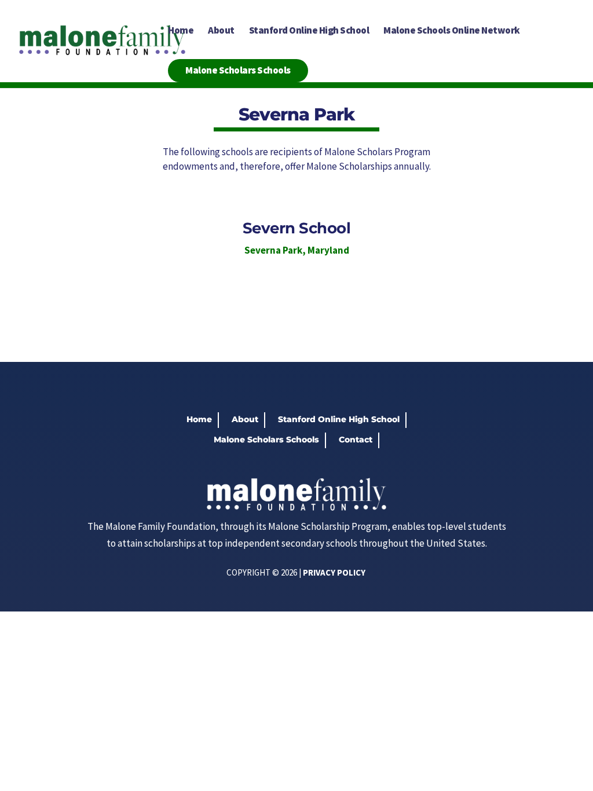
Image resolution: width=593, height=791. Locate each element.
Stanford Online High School (309, 31)
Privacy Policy (334, 572)
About (221, 31)
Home (180, 31)
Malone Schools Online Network (451, 31)
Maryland (328, 250)
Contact (355, 439)
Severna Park (273, 250)
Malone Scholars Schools (238, 70)
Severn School (297, 228)
